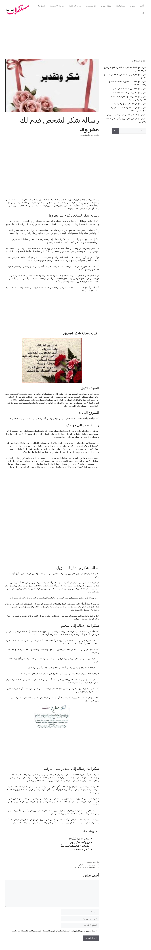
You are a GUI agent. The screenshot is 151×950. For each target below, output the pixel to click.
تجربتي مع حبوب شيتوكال (87, 865)
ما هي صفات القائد (80, 849)
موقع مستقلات (86, 199)
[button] (143, 13)
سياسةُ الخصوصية (57, 6)
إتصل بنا (41, 6)
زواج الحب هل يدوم (80, 842)
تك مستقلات (91, 6)
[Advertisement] (75, 36)
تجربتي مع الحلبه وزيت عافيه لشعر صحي (129, 88)
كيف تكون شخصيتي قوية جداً (75, 845)
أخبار (142, 6)
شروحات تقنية (75, 6)
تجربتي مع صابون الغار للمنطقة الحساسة (129, 92)
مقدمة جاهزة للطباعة (79, 838)
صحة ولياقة (120, 6)
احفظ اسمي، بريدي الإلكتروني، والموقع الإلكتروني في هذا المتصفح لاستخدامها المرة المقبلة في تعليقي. (54, 931)
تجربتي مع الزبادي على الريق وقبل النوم (129, 103)
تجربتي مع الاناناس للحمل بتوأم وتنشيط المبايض (126, 114)
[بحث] (115, 131)
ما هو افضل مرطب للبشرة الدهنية (84, 867)
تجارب (132, 6)
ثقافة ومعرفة (106, 6)
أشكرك (96, 287)
